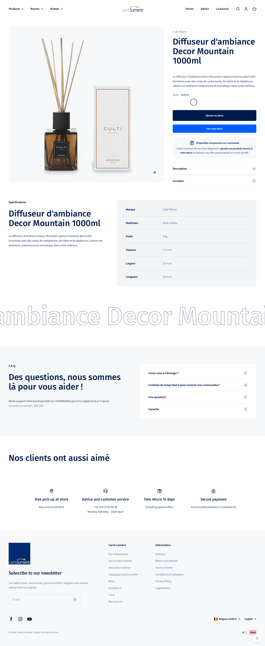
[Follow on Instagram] (20, 619)
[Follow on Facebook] (11, 619)
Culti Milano (180, 32)
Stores (190, 9)
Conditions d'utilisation (169, 574)
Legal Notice (162, 588)
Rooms (35, 9)
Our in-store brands (120, 561)
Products (14, 9)
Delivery (160, 554)
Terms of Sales (164, 567)
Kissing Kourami (49, 632)
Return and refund (166, 561)
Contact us (115, 588)
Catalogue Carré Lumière (123, 574)
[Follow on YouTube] (29, 619)
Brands (54, 9)
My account (115, 601)
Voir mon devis (214, 128)
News (112, 581)
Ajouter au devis (214, 115)
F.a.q (111, 595)
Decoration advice (119, 567)
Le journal (222, 9)
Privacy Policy (163, 581)
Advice (205, 9)
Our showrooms (118, 554)
